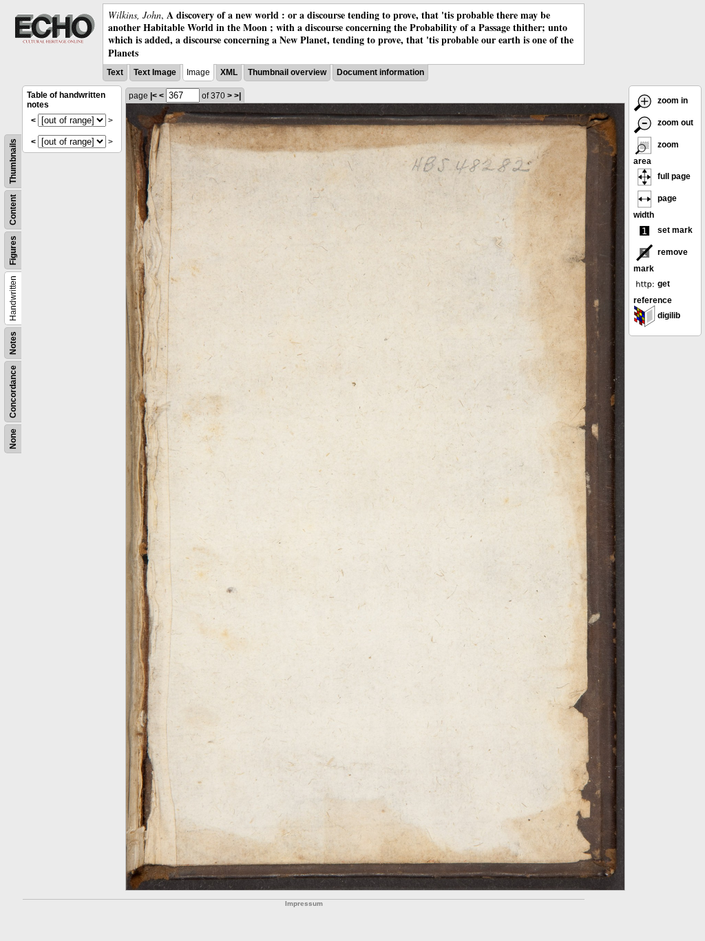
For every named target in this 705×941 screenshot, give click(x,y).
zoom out (674, 122)
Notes (13, 343)
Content (13, 209)
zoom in (671, 100)
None (13, 438)
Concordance (13, 391)
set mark (674, 230)
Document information (380, 72)
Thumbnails (13, 161)
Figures (13, 250)
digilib (667, 315)
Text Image (155, 72)
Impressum (304, 903)
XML (229, 72)
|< (153, 96)
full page (673, 176)
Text (115, 72)
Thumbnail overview (287, 72)
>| (237, 96)
